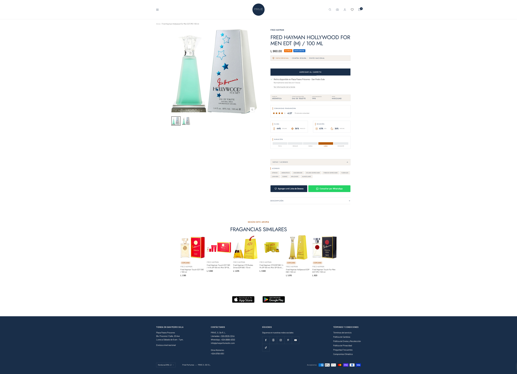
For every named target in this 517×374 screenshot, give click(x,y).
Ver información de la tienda (284, 87)
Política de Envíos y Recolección (347, 341)
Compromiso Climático (343, 354)
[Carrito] (359, 9)
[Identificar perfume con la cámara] (337, 10)
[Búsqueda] (330, 9)
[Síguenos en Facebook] (266, 340)
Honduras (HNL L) (164, 365)
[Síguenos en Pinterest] (288, 340)
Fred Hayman (277, 30)
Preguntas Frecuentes (342, 350)
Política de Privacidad (342, 345)
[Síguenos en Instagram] (280, 340)
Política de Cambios (341, 337)
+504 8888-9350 (227, 339)
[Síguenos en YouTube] (295, 340)
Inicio (158, 24)
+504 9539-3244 (227, 336)
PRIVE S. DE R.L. (204, 365)
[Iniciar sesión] (345, 9)
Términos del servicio (342, 332)
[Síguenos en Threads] (273, 340)
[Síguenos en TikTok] (266, 347)
